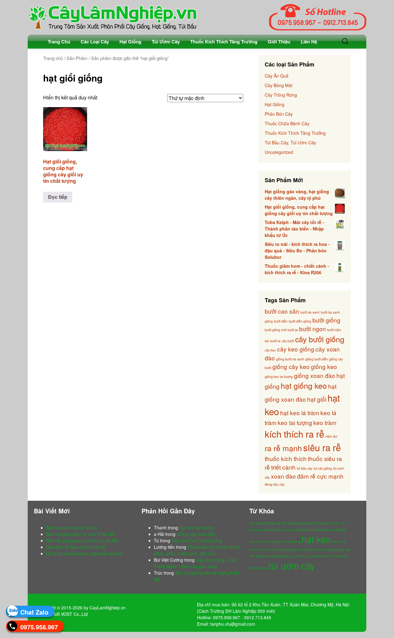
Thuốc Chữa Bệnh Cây (287, 123)
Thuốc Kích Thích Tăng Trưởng (223, 41)
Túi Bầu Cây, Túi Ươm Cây (290, 142)
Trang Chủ (59, 41)
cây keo (270, 350)
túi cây (301, 556)
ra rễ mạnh (283, 448)
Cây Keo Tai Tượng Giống (196, 540)
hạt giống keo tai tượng (283, 541)
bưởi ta (275, 341)
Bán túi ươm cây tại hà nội (71, 527)
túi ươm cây (292, 565)
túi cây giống (323, 468)
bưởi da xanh (310, 312)
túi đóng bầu (258, 568)
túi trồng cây (339, 556)
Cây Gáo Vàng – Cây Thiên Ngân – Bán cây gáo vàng (195, 563)
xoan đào (283, 476)
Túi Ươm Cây (166, 41)
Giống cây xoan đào (196, 534)
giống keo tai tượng (279, 376)
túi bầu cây (304, 468)
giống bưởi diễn (316, 359)
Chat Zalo (34, 612)
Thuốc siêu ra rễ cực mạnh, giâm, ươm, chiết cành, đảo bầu (197, 550)
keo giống (290, 549)
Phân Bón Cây (279, 114)
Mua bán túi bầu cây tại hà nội (75, 547)
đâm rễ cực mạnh (320, 476)
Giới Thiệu (279, 41)
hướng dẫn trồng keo (279, 529)
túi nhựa (313, 556)
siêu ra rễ (322, 447)
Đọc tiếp (57, 196)
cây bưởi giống (319, 339)
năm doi (331, 436)
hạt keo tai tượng (269, 549)
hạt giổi (316, 399)
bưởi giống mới (275, 329)
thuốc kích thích (286, 458)
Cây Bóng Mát (278, 85)
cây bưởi (288, 341)
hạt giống (303, 529)
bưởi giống (326, 320)
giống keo (324, 366)
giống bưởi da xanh (290, 359)
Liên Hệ (309, 41)
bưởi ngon (312, 328)
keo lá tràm (307, 549)
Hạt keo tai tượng (196, 527)
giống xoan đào (314, 375)
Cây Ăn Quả (276, 76)
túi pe (324, 556)
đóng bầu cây (274, 484)
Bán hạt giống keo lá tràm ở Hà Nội (80, 534)
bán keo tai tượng (262, 523)
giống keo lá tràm (327, 523)
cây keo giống (295, 349)
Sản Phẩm (76, 58)
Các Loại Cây (95, 41)
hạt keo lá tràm (299, 412)
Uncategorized (279, 152)
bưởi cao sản (282, 311)
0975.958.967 (39, 626)
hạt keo (316, 538)
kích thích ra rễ (294, 433)
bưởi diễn (280, 321)
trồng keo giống (267, 556)
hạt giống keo (304, 385)
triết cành (283, 467)
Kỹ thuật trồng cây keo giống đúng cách (84, 553)
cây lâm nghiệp (287, 523)
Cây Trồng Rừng (281, 95)
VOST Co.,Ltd (74, 614)
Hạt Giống (130, 41)
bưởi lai (292, 329)
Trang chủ (53, 58)
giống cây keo (291, 366)
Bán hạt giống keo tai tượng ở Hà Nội (82, 540)
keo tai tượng (295, 422)
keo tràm (324, 422)
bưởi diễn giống (300, 321)
